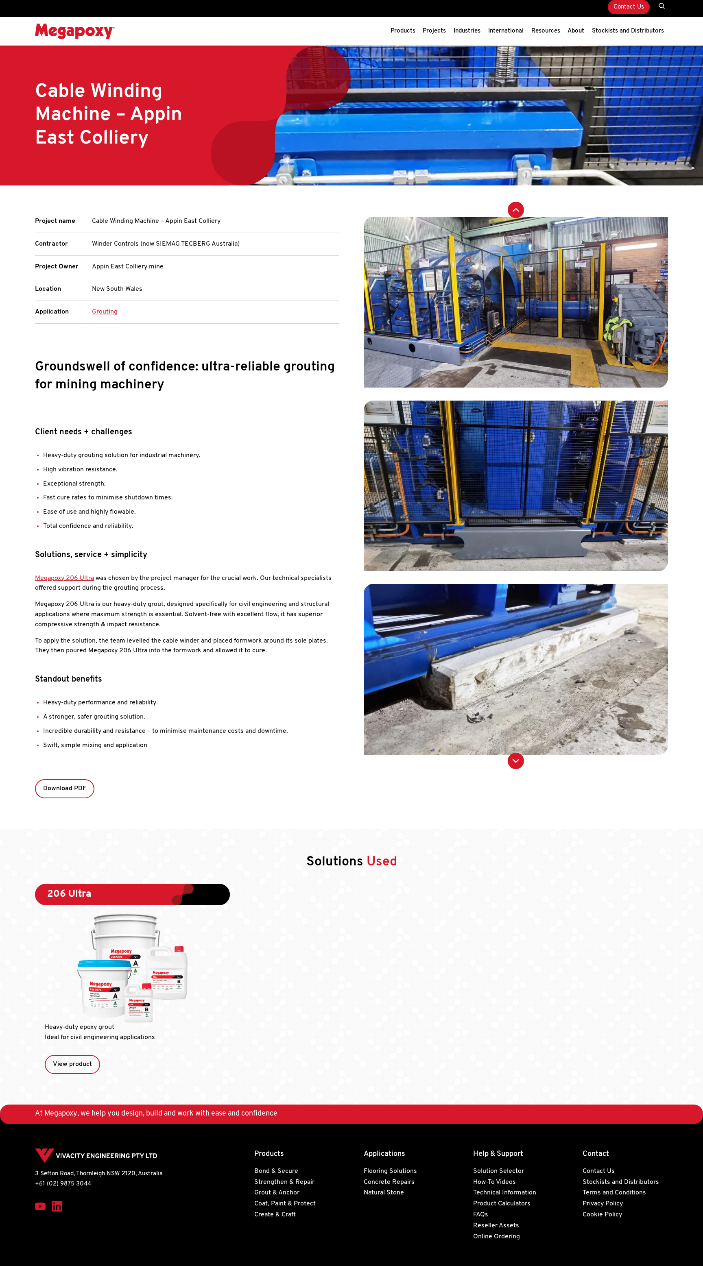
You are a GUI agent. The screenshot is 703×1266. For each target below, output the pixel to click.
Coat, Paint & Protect (285, 1204)
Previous (516, 210)
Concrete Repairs (389, 1182)
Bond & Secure (276, 1171)
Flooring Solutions (390, 1171)
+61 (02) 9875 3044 (63, 1184)
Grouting (105, 312)
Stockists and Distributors (628, 31)
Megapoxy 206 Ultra (64, 578)
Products (403, 31)
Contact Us (628, 7)
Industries (467, 31)
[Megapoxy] (75, 31)
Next (516, 761)
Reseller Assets (496, 1225)
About (576, 31)
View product (72, 1064)
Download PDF (64, 788)
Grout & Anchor (276, 1193)
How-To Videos (494, 1182)
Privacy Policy (603, 1204)
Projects (434, 31)
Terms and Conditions (614, 1193)
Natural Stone (384, 1193)
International (506, 31)
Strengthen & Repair (284, 1182)
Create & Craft (275, 1215)
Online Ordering (496, 1236)
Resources (545, 31)
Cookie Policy (602, 1215)
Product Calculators (502, 1204)
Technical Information (504, 1193)
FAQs (480, 1215)
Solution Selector (498, 1171)
